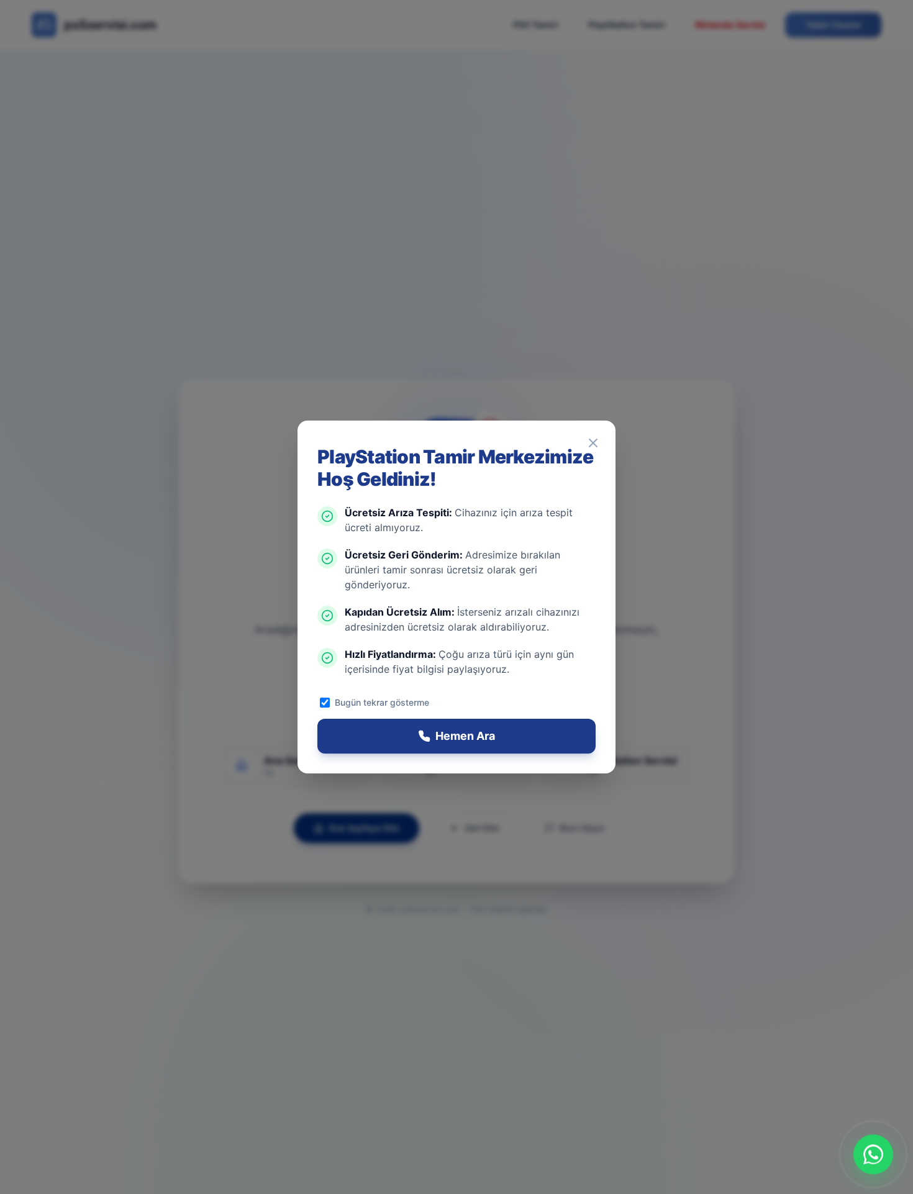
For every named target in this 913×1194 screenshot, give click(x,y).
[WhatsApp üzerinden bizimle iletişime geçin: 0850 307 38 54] (873, 1154)
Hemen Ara (465, 735)
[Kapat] (593, 443)
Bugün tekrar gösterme (382, 702)
